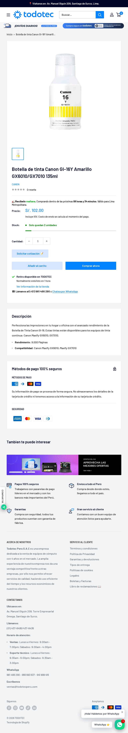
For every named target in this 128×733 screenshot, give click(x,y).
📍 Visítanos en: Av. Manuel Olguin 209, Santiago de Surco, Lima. (64, 3)
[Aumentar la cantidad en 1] (46, 241)
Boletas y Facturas (80, 581)
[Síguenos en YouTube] (21, 707)
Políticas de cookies (81, 570)
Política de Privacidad (82, 553)
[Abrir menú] (8, 15)
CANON (15, 184)
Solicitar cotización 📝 (30, 253)
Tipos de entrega (80, 564)
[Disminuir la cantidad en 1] (29, 241)
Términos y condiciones (84, 548)
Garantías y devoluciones (84, 559)
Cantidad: (17, 241)
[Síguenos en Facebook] (9, 707)
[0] (118, 15)
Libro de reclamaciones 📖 (85, 586)
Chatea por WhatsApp (65, 291)
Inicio (9, 34)
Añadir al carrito (37, 265)
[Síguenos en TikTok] (28, 707)
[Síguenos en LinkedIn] (34, 707)
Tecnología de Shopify (18, 722)
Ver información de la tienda (32, 286)
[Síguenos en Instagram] (15, 707)
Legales (74, 575)
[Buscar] (100, 14)
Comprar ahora (91, 265)
